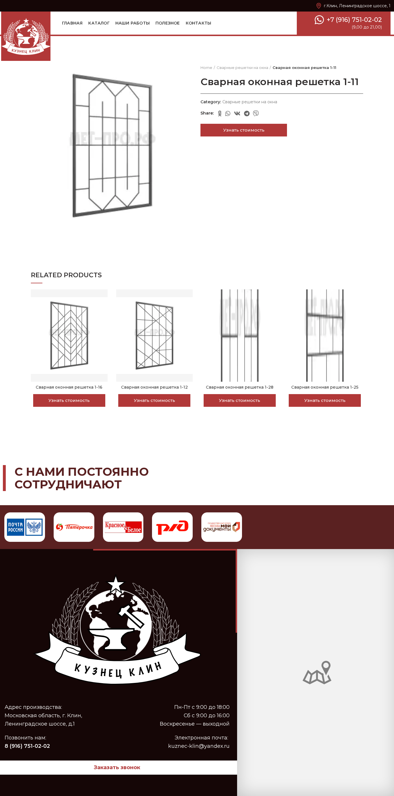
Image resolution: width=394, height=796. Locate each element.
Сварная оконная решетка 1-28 (239, 387)
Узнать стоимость (243, 130)
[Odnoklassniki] (220, 113)
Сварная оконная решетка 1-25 (325, 387)
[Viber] (255, 113)
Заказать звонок (117, 767)
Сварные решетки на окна (242, 67)
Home (206, 67)
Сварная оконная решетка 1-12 (154, 387)
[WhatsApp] (228, 113)
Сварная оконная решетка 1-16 (69, 387)
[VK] (237, 113)
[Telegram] (246, 113)
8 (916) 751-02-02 (27, 746)
